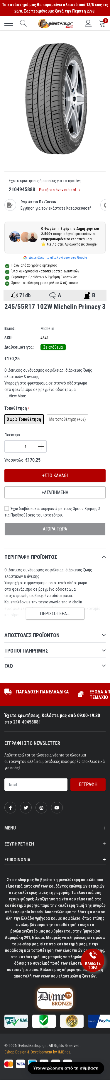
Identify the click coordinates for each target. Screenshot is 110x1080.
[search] (23, 23)
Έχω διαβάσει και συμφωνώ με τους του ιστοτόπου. (52, 511)
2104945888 (22, 189)
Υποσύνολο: (14, 460)
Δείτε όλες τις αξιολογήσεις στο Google (57, 257)
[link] (10, 807)
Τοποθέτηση (16, 408)
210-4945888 (25, 722)
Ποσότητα (12, 435)
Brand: (10, 328)
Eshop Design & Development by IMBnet (37, 1052)
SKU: (8, 337)
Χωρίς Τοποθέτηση (24, 419)
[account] (88, 23)
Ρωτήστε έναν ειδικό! (58, 189)
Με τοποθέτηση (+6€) (67, 419)
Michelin (47, 328)
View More (17, 396)
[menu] (8, 23)
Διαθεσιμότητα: (19, 347)
